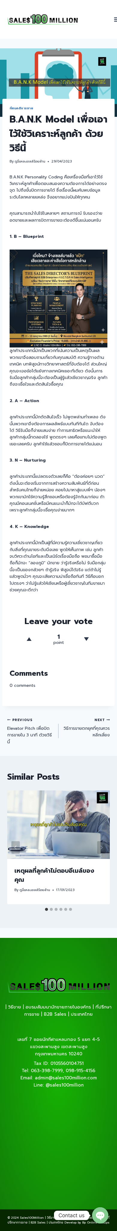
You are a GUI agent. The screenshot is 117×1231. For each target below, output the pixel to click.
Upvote (29, 639)
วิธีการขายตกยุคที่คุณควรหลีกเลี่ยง (87, 727)
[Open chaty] (100, 1215)
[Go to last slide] (15, 847)
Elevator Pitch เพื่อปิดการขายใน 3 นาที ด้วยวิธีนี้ (29, 731)
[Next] (101, 847)
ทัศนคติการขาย (21, 108)
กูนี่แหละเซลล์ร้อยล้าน (30, 161)
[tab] (46, 909)
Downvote (86, 639)
